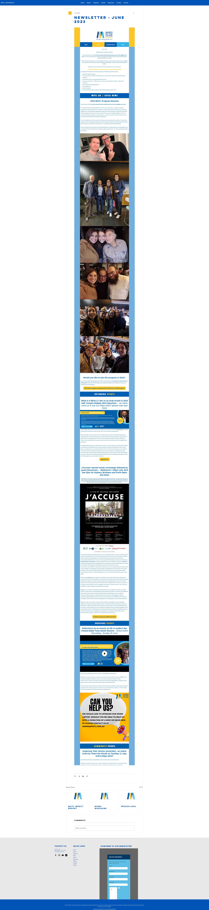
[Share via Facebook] (75, 776)
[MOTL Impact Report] (78, 796)
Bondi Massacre (101, 807)
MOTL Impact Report (75, 807)
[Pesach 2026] (131, 796)
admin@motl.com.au (59, 851)
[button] (103, 3)
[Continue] (70, 13)
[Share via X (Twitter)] (79, 776)
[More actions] (134, 13)
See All (141, 787)
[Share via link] (87, 776)
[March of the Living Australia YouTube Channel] (63, 855)
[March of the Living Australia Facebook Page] (56, 855)
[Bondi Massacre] (104, 796)
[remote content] (104, 396)
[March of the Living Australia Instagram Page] (59, 855)
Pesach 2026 (128, 806)
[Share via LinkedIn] (83, 776)
